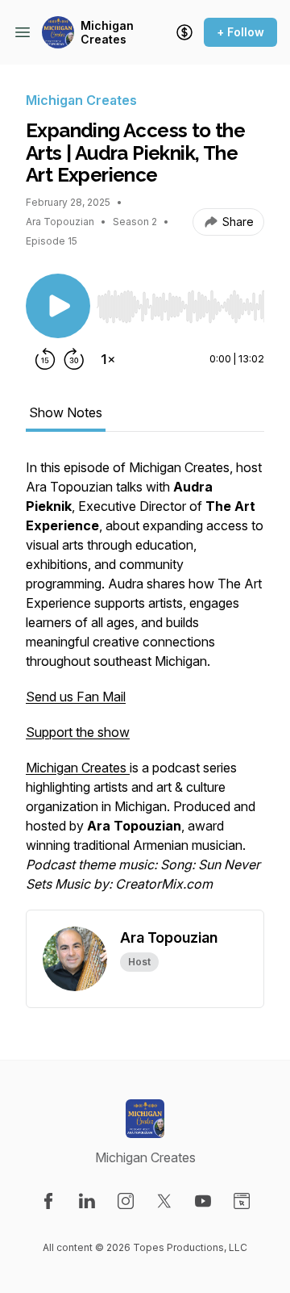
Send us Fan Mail (76, 696)
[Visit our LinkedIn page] (87, 1201)
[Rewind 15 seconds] (45, 359)
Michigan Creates (107, 33)
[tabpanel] (145, 684)
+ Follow (240, 32)
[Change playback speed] (108, 359)
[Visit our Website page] (242, 1201)
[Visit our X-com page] (164, 1201)
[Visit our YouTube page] (203, 1201)
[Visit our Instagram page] (126, 1201)
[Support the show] (184, 32)
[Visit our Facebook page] (48, 1201)
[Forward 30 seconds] (74, 359)
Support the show (78, 732)
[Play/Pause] (58, 306)
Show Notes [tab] (65, 412)
